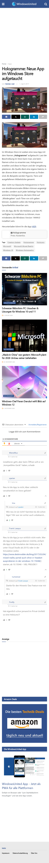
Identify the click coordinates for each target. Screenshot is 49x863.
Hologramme (19, 232)
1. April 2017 (24, 84)
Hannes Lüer (10, 84)
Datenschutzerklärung (20, 853)
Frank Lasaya (23, 581)
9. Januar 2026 (8, 315)
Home (4, 64)
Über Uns (34, 853)
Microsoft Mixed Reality (23, 246)
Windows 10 (8, 250)
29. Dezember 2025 (9, 362)
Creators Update (14, 242)
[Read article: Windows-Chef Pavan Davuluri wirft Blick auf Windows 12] (24, 382)
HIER (34, 226)
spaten (20, 507)
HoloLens (40, 242)
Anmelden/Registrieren (37, 424)
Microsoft (7, 246)
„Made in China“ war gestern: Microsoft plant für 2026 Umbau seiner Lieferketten (24, 356)
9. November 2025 (9, 408)
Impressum (5, 853)
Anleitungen (9, 303)
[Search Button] (45, 4)
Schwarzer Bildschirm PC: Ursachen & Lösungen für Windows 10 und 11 (20, 310)
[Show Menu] (3, 4)
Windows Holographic (25, 250)
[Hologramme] (6, 234)
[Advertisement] (24, 33)
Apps (10, 64)
